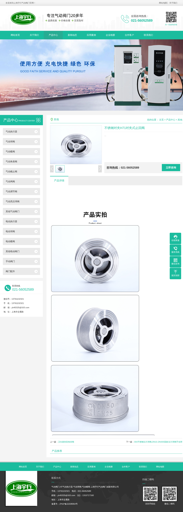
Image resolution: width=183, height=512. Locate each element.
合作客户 (129, 35)
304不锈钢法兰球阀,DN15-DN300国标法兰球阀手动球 (158, 442)
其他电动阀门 (12, 251)
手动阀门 (10, 261)
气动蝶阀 (10, 151)
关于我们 (173, 3)
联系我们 (148, 35)
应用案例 (91, 35)
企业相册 (110, 35)
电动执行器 (11, 221)
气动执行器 (11, 131)
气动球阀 (10, 141)
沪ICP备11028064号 (68, 504)
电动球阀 (10, 231)
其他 (180, 120)
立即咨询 (171, 167)
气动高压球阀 (12, 201)
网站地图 (163, 3)
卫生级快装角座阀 (66, 442)
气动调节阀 (11, 191)
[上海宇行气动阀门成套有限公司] (51, 18)
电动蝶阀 (10, 241)
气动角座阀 (11, 161)
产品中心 (53, 35)
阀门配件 (10, 271)
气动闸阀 (10, 181)
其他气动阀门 (12, 211)
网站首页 (15, 35)
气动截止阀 (11, 171)
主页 (161, 120)
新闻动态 (72, 35)
